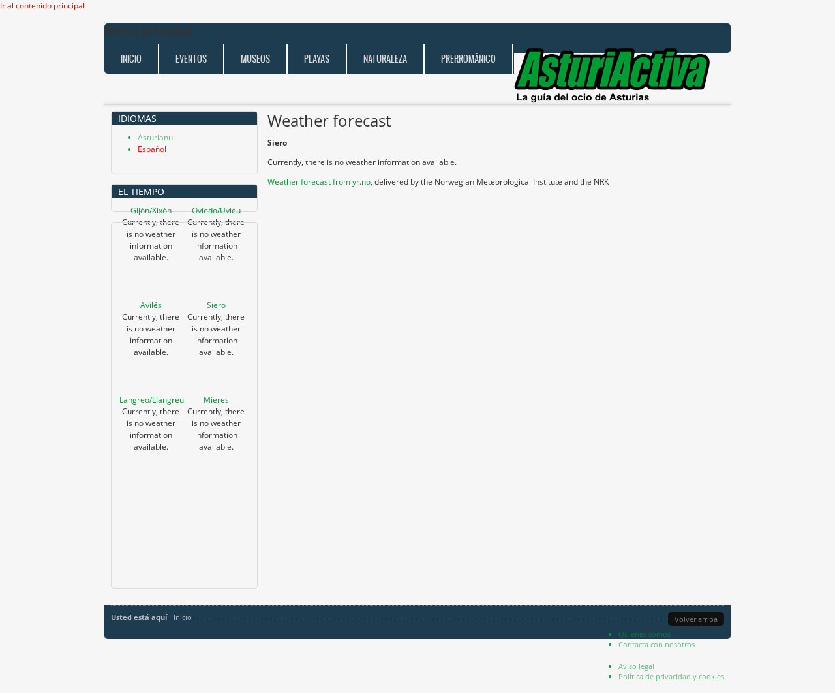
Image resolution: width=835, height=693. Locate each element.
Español (152, 149)
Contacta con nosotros (656, 644)
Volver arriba (696, 619)
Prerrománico (468, 59)
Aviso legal (636, 666)
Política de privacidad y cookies (671, 676)
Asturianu (155, 137)
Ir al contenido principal (42, 5)
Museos (255, 59)
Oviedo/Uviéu (216, 210)
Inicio (131, 59)
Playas (316, 59)
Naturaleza (385, 59)
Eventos (191, 59)
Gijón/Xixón (151, 210)
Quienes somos (644, 634)
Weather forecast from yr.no (319, 181)
